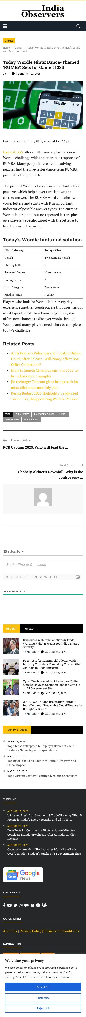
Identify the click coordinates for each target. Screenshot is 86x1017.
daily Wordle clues (44, 414)
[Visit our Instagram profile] (21, 905)
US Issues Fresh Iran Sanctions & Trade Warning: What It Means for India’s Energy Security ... (51, 643)
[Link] (45, 577)
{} (50, 576)
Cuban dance (22, 414)
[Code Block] (40, 577)
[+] (55, 576)
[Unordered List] (30, 577)
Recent (11, 628)
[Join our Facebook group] (44, 905)
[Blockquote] (35, 577)
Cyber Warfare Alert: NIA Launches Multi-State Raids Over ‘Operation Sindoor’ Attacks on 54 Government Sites (51, 684)
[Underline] (16, 577)
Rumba (62, 414)
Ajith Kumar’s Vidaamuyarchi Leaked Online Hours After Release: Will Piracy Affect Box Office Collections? (46, 359)
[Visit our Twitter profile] (15, 905)
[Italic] (11, 577)
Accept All (43, 987)
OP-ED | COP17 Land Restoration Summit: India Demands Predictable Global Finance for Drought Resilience (52, 705)
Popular (29, 628)
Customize (43, 998)
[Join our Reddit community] (38, 905)
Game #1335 (13, 152)
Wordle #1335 (12, 419)
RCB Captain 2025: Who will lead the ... (35, 447)
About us (10, 931)
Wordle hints (31, 419)
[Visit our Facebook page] (4, 905)
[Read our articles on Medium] (26, 905)
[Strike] (21, 577)
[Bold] (6, 577)
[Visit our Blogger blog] (32, 905)
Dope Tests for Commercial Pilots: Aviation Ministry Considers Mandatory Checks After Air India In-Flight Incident (52, 664)
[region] (43, 985)
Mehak (31, 652)
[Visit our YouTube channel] (9, 905)
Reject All (43, 1008)
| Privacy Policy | (30, 931)
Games (9, 41)
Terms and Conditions (61, 931)
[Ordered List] (26, 577)
